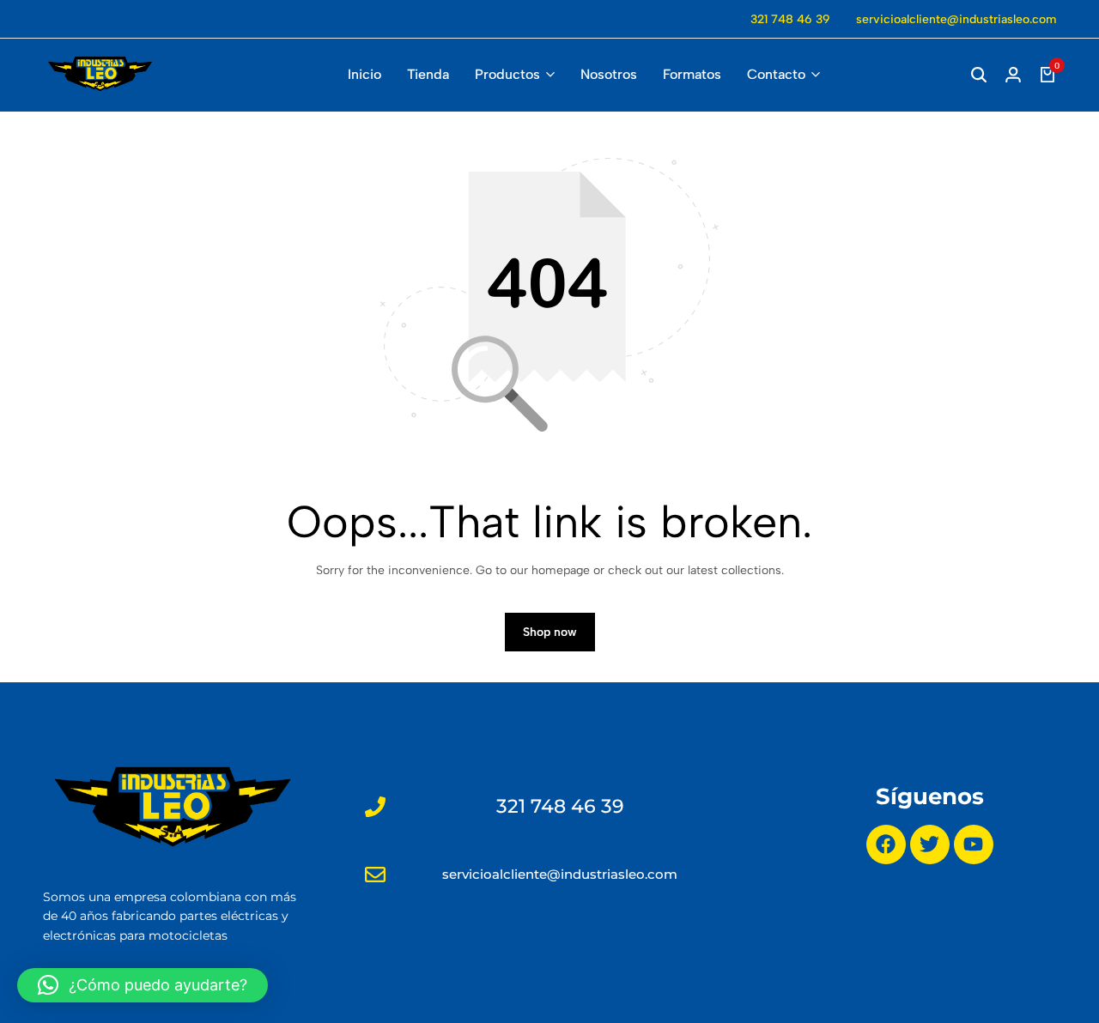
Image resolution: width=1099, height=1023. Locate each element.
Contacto (776, 74)
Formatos (692, 74)
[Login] (1013, 75)
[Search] (979, 75)
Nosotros (608, 74)
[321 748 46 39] (375, 806)
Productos (507, 74)
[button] (142, 985)
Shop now (550, 632)
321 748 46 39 (790, 19)
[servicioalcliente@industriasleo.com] (375, 874)
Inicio (364, 74)
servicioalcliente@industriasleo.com (956, 19)
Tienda (428, 74)
